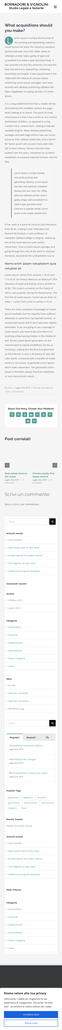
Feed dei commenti (18, 700)
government (14, 802)
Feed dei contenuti (18, 693)
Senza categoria (16, 658)
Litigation (12, 808)
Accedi (11, 685)
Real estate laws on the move (23, 547)
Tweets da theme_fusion (19, 825)
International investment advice (26, 745)
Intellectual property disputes (24, 571)
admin (10, 387)
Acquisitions (14, 627)
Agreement (13, 797)
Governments (15, 642)
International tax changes (22, 759)
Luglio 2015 (14, 608)
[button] (7, 465)
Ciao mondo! (15, 539)
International (47, 387)
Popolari (14, 737)
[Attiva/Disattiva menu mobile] (55, 7)
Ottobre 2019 (15, 600)
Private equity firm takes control (25, 555)
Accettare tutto (31, 1014)
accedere (15, 504)
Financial (36, 387)
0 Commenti (18, 391)
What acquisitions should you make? (28, 772)
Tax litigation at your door (22, 563)
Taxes (7, 391)
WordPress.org (16, 708)
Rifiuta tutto (31, 1023)
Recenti (31, 737)
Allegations (28, 797)
